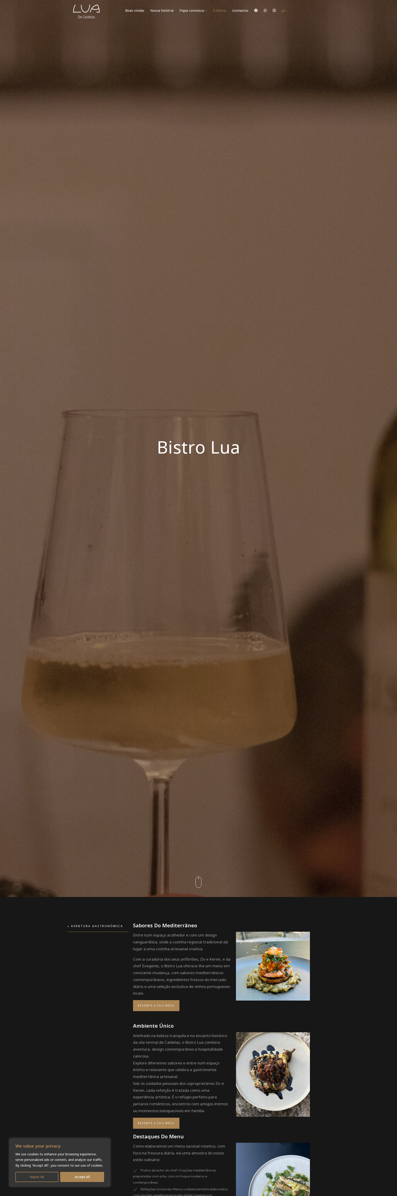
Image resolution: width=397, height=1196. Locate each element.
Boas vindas (134, 10)
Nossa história (161, 10)
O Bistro (219, 10)
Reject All (37, 1177)
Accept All (82, 1177)
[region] (59, 1162)
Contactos (240, 10)
